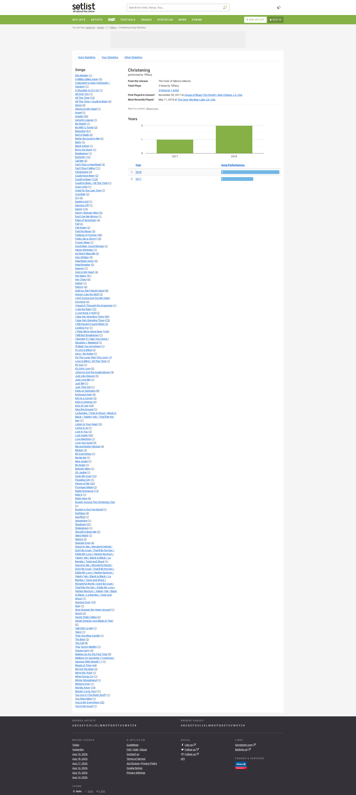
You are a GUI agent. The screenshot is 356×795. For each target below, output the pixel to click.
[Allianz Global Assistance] (241, 764)
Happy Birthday (84, 249)
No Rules (80, 465)
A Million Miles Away (86, 79)
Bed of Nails (82, 134)
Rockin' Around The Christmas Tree (95, 502)
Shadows (80, 524)
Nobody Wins (82, 468)
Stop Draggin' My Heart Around (93, 609)
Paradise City (82, 479)
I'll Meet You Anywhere (88, 346)
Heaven (79, 268)
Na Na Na (80, 457)
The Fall (79, 643)
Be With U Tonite (84, 127)
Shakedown (82, 528)
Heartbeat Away (84, 260)
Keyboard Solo (83, 394)
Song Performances (233, 165)
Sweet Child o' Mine (86, 617)
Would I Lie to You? (86, 691)
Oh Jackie (80, 472)
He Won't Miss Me (85, 253)
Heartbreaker (82, 264)
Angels (79, 116)
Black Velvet (82, 145)
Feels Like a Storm (85, 238)
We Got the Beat (84, 669)
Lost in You (81, 431)
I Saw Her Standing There (89, 316)
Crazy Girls (81, 186)
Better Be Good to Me (87, 138)
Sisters (79, 539)
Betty (78, 142)
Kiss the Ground (84, 409)
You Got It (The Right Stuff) (90, 695)
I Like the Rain (83, 309)
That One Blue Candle (87, 635)
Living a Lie (81, 427)
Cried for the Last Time (88, 190)
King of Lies (81, 405)
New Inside (81, 461)
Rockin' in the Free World (89, 509)
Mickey (79, 450)
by (169, 90)
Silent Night (81, 535)
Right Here (81, 498)
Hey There (81, 279)
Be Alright (80, 123)
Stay (77, 606)
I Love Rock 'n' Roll (85, 312)
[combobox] (178, 7)
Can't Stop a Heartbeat (88, 164)
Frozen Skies (82, 242)
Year (138, 165)
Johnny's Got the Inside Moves (92, 372)
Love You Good (84, 442)
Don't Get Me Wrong (86, 216)
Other (133, 57)
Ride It (78, 494)
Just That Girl (83, 387)
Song (86, 57)
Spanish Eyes (82, 542)
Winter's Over (82, 683)
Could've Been (83, 179)
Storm (78, 613)
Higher (79, 283)
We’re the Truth (83, 672)
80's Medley (81, 75)
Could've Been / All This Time (91, 183)
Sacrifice (80, 516)
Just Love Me (82, 379)
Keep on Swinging (85, 390)
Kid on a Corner (84, 398)
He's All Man (82, 257)
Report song (152, 108)
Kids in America (84, 401)
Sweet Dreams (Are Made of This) (94, 620)
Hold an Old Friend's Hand (90, 290)
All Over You (82, 94)
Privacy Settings (136, 772)
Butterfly (80, 157)
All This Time (82, 97)
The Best (80, 639)
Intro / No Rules (84, 353)
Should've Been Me (85, 531)
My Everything (83, 453)
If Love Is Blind (83, 350)
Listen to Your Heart (86, 424)
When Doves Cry (84, 676)
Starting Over (82, 602)
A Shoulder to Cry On (87, 90)
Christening (81, 171)
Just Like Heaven (85, 375)
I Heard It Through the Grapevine (94, 305)
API (183, 758)
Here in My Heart (84, 272)
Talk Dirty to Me (84, 628)
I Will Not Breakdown (87, 335)
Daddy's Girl (81, 201)
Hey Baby (80, 275)
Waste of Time (83, 665)
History (79, 286)
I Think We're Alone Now (88, 331)
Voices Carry (82, 650)
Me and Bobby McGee (87, 446)
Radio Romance (84, 491)
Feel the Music (83, 231)
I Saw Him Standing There (90, 320)
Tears (78, 631)
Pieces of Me (82, 483)
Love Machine (83, 439)
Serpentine (81, 520)
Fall (77, 223)
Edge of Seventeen (85, 220)
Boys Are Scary (83, 149)
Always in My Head (86, 108)
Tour (110, 57)
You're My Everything (87, 702)
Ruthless (80, 513)
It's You (79, 364)
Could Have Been (85, 175)
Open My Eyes (83, 476)
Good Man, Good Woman (89, 246)
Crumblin (80, 194)
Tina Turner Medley (86, 646)
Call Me (79, 160)
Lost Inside (81, 435)
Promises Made (84, 487)
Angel (78, 112)
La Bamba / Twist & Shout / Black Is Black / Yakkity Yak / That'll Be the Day (95, 417)
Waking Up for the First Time (91, 654)
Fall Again (80, 227)
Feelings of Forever (86, 235)
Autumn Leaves (84, 120)
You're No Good (84, 706)
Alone (78, 105)
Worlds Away (82, 687)
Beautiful (80, 131)
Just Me (79, 383)
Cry (77, 197)
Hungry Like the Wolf (87, 294)
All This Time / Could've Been (91, 101)
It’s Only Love (82, 368)
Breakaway (81, 153)
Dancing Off (82, 205)
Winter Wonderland (86, 680)
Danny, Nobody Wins (87, 212)
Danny (79, 209)
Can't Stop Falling (85, 168)
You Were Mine (83, 698)
